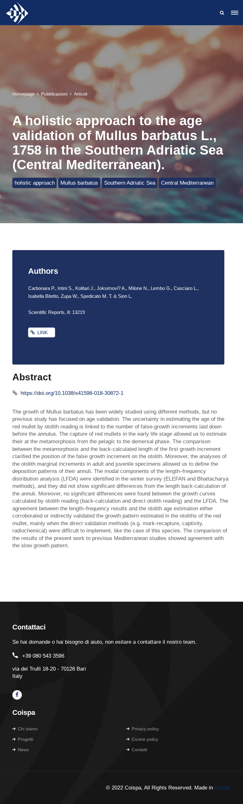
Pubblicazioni (54, 93)
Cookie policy (145, 739)
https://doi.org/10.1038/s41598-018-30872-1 (72, 393)
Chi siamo (28, 728)
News (23, 749)
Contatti (139, 749)
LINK (44, 332)
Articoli (80, 93)
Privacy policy (145, 728)
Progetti (25, 739)
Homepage (23, 93)
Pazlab (223, 788)
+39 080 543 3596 (43, 656)
